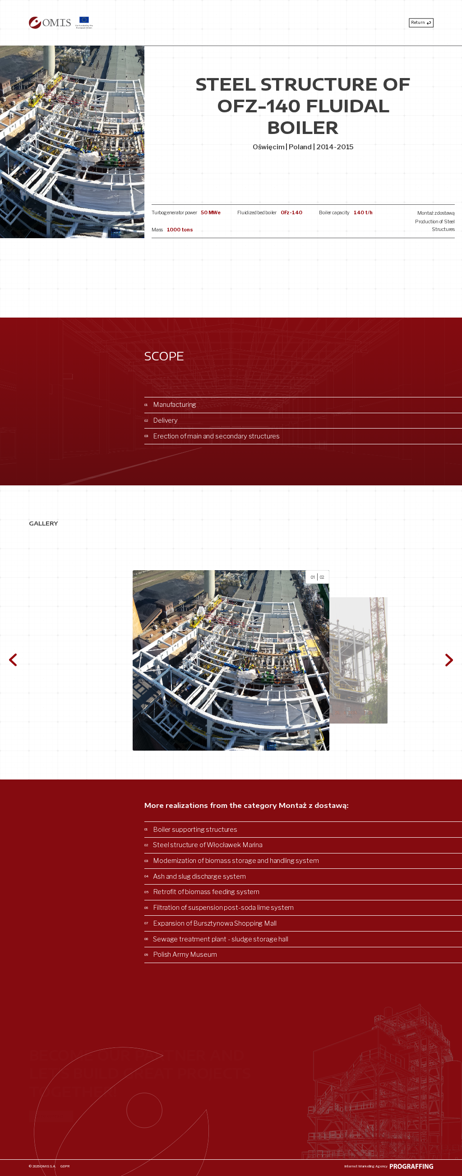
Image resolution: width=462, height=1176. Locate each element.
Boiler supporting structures (190, 830)
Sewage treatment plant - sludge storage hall (216, 939)
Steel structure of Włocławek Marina (203, 845)
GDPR (64, 1166)
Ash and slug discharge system (195, 876)
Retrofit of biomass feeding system (201, 892)
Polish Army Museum (180, 954)
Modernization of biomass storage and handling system (231, 861)
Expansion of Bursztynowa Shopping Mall (210, 923)
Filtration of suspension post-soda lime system (219, 908)
